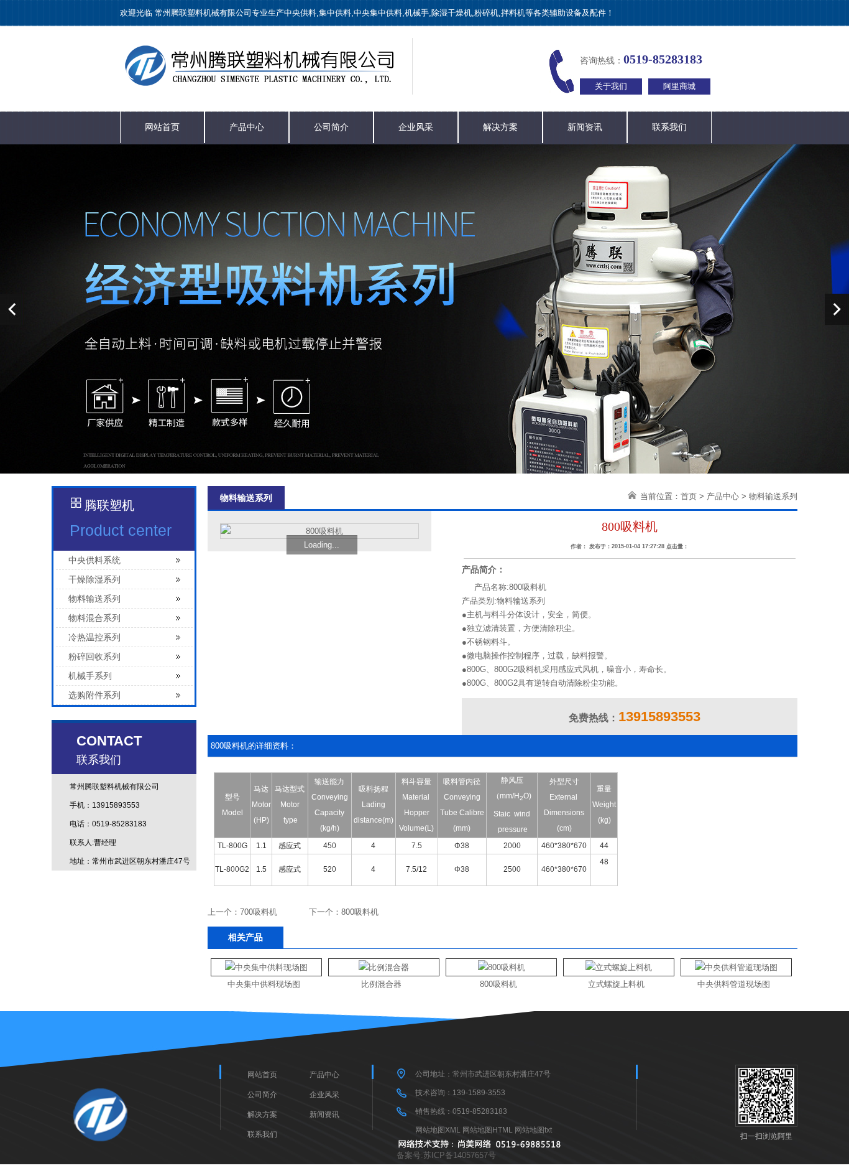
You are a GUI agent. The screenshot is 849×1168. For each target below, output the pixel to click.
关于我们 (611, 86)
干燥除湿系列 (94, 579)
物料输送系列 (94, 599)
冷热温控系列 (94, 637)
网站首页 (162, 127)
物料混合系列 (94, 618)
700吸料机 (258, 912)
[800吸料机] (501, 967)
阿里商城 (679, 86)
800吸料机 (360, 912)
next (837, 309)
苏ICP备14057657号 (459, 1155)
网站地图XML (438, 1130)
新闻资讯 (584, 127)
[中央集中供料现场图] (266, 967)
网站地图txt (533, 1130)
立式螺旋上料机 (616, 984)
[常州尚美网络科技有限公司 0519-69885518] (482, 1145)
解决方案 (500, 127)
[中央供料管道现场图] (736, 967)
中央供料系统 (94, 560)
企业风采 (415, 127)
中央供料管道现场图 (733, 984)
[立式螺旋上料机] (618, 967)
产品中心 (246, 127)
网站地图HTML (487, 1130)
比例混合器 (381, 984)
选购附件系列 (94, 695)
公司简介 (331, 127)
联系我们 (669, 127)
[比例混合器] (384, 967)
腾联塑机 (109, 505)
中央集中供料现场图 (263, 984)
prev (12, 309)
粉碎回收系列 (94, 656)
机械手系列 (90, 676)
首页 (689, 496)
